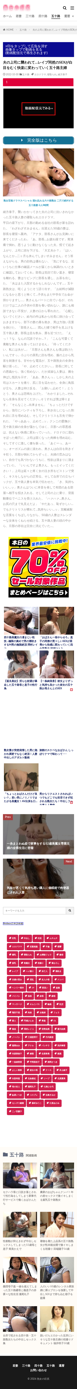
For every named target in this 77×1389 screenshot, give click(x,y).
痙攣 (59, 947)
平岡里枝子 (35, 1062)
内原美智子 (17, 1054)
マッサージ (17, 1004)
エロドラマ (40, 74)
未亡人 (45, 971)
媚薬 (32, 1054)
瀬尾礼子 (32, 1087)
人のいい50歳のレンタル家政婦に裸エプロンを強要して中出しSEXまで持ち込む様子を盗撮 (57, 1292)
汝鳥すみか (50, 1095)
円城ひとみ (29, 1021)
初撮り (41, 963)
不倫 (48, 947)
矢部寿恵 (16, 1079)
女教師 (43, 1013)
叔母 (42, 996)
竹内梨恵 (50, 1037)
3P (33, 988)
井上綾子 (63, 1070)
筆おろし (55, 963)
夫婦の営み (17, 980)
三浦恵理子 (33, 1037)
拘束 (30, 1013)
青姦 (44, 1021)
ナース (49, 1070)
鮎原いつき (17, 1095)
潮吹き (58, 971)
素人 (14, 1021)
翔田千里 (16, 1013)
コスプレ (34, 1095)
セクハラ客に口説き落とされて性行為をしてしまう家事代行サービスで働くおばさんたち (19, 1198)
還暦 (67, 16)
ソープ (47, 1079)
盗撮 (58, 988)
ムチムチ (53, 938)
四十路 (42, 16)
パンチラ (46, 1046)
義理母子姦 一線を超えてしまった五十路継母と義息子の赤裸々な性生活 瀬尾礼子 (20, 1290)
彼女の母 (34, 1070)
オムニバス (35, 1004)
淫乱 (32, 980)
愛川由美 (61, 1029)
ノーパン (16, 1037)
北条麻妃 (32, 1079)
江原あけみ (54, 1103)
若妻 (19, 16)
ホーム (7, 16)
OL (55, 1021)
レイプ (15, 971)
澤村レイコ (29, 1029)
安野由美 (46, 1029)
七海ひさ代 (49, 1087)
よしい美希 (17, 1070)
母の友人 (16, 1087)
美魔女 (27, 963)
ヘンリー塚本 (18, 988)
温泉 (30, 996)
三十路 (30, 16)
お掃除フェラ (46, 955)
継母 (53, 996)
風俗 (14, 1029)
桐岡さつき (52, 1062)
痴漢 (59, 1054)
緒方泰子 (62, 74)
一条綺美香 (17, 1062)
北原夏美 (61, 1079)
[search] (70, 910)
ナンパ (60, 980)
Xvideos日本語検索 (13, 923)
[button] (38, 1129)
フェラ (56, 1013)
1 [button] (7, 82)
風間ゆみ (16, 1046)
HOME (10, 30)
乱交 (61, 1004)
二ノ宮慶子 (17, 1112)
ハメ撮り (30, 971)
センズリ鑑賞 (18, 1103)
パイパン (16, 996)
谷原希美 (46, 1054)
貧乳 (14, 963)
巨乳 (14, 938)
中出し (27, 938)
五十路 (55, 16)
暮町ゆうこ (37, 1103)
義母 (61, 955)
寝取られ (52, 74)
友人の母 (46, 980)
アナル (31, 1046)
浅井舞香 (61, 1046)
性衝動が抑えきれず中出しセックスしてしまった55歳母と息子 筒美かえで (20, 1245)
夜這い (45, 988)
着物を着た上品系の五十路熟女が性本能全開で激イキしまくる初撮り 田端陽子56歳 (56, 1245)
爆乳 (14, 955)
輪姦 (50, 1004)
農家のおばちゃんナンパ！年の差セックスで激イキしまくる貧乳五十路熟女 (56, 1196)
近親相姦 (34, 947)
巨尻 (40, 938)
